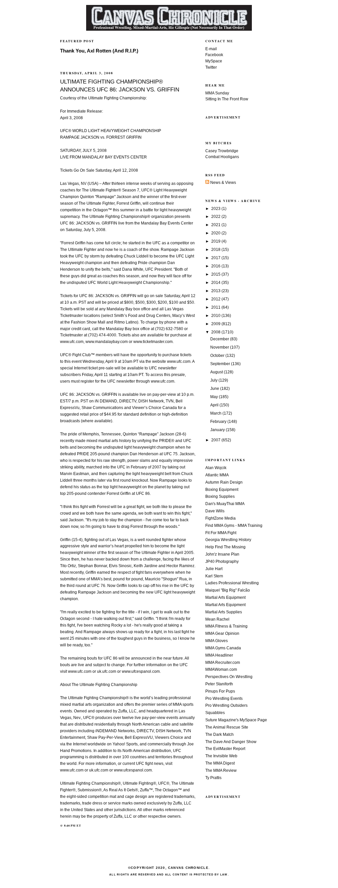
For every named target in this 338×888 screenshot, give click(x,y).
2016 (216, 266)
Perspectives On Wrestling (229, 676)
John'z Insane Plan (222, 554)
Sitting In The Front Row (226, 99)
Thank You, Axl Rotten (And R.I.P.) (99, 50)
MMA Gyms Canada (223, 648)
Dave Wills (214, 511)
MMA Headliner (219, 655)
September (220, 363)
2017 (216, 258)
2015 (216, 274)
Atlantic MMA (217, 475)
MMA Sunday (217, 93)
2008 (216, 332)
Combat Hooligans (222, 156)
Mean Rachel (217, 619)
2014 (216, 282)
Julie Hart (213, 568)
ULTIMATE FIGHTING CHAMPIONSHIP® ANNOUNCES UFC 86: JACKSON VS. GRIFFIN (119, 85)
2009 (216, 324)
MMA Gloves (216, 640)
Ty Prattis (213, 777)
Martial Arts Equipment (225, 597)
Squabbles (215, 712)
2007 (216, 440)
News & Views (222, 182)
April (215, 405)
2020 (216, 233)
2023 (216, 208)
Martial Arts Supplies (223, 612)
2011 (216, 307)
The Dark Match (219, 734)
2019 (216, 241)
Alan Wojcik (215, 467)
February (218, 421)
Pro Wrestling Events (224, 698)
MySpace (213, 61)
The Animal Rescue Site (226, 727)
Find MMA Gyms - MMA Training (233, 525)
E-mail (211, 49)
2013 (216, 291)
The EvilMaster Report (225, 748)
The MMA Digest (220, 763)
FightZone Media (220, 518)
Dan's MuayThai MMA (225, 503)
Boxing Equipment (221, 489)
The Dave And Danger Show (230, 741)
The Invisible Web (221, 756)
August (217, 372)
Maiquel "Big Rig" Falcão (227, 590)
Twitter (211, 67)
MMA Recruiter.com (222, 662)
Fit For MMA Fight (220, 532)
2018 (216, 249)
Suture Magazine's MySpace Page (236, 720)
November (220, 347)
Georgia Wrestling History (228, 539)
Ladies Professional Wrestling (232, 583)
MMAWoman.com (221, 669)
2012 (216, 299)
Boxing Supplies (220, 496)
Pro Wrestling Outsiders (226, 705)
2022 (216, 216)
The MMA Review (221, 770)
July (214, 380)
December (220, 339)
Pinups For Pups (220, 691)
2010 (216, 315)
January (218, 429)
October (217, 355)
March (216, 413)
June (215, 388)
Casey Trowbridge (221, 151)
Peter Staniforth (219, 684)
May (214, 396)
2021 (216, 224)
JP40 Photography (222, 561)
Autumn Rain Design (224, 482)
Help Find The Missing (225, 547)
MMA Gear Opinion (222, 633)
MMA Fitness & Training (226, 626)
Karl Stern (214, 576)
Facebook (214, 54)
